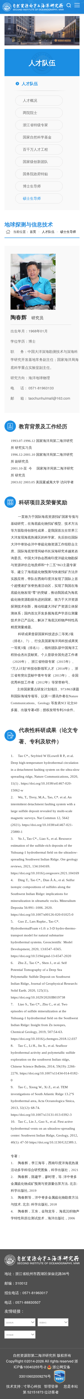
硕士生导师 (67, 231)
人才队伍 (47, 231)
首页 (33, 231)
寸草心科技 (32, 1386)
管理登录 (51, 1386)
